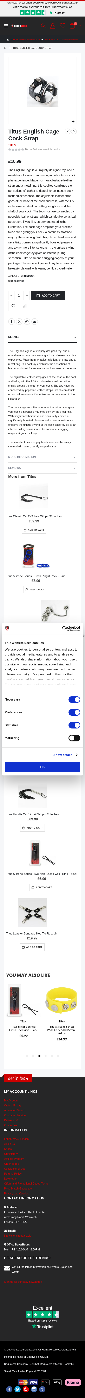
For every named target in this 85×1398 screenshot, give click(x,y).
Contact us (10, 1125)
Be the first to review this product (43, 149)
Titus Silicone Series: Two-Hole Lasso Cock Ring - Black (41, 873)
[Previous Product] (68, 131)
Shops (8, 1148)
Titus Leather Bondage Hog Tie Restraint (32, 933)
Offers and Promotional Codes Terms (26, 1183)
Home (5, 47)
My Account (11, 1100)
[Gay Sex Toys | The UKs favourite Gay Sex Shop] (19, 25)
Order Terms (11, 1163)
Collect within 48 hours (61, 40)
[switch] (74, 712)
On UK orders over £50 (25, 40)
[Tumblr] (42, 1389)
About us (9, 1143)
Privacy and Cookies (16, 1193)
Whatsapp (27, 321)
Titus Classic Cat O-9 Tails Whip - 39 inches (34, 516)
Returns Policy (13, 1173)
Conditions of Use (14, 1168)
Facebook (11, 321)
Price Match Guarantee (18, 1188)
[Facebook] (9, 1389)
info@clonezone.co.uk (17, 1235)
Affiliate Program (14, 1158)
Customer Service (15, 1115)
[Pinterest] (26, 1389)
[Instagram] (34, 1389)
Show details (62, 755)
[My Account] (52, 26)
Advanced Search (14, 1110)
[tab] (42, 337)
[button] (73, 121)
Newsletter (10, 1178)
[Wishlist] (62, 25)
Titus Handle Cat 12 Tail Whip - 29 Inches (32, 814)
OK (42, 767)
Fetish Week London (16, 1139)
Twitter (19, 321)
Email (34, 321)
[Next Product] (74, 131)
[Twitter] (17, 1389)
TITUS (12, 145)
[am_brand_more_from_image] (34, 496)
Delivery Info (11, 1120)
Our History (11, 1153)
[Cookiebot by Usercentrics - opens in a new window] (62, 628)
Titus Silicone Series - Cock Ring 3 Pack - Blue (35, 576)
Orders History (12, 1105)
